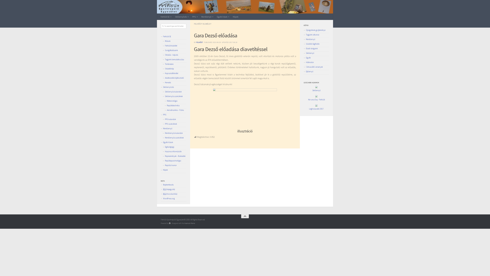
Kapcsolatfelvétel (171, 73)
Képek (235, 16)
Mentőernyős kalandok (174, 133)
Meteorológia (172, 101)
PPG (194, 16)
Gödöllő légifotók (313, 44)
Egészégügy (169, 147)
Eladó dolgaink (312, 48)
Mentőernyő (206, 16)
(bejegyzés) (169, 189)
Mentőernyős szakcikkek (174, 137)
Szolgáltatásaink (171, 50)
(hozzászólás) (170, 194)
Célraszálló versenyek (314, 67)
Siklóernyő (310, 53)
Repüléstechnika (173, 105)
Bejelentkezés (168, 184)
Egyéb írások (222, 16)
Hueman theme (189, 223)
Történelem (169, 64)
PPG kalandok (170, 119)
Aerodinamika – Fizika (175, 110)
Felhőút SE (165, 16)
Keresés (168, 82)
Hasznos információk (173, 151)
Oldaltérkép (169, 68)
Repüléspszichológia (173, 160)
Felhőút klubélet (202, 23)
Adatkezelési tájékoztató (174, 78)
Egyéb (308, 57)
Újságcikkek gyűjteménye (315, 30)
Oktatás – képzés (171, 55)
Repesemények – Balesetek (175, 156)
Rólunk (167, 41)
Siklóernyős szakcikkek (174, 96)
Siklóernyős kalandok (173, 91)
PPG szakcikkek (171, 124)
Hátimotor (310, 62)
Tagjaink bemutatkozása (174, 59)
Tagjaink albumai (312, 34)
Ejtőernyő (309, 71)
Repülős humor (171, 165)
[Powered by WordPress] (170, 223)
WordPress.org (169, 198)
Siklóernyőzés (181, 16)
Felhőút (199, 42)
